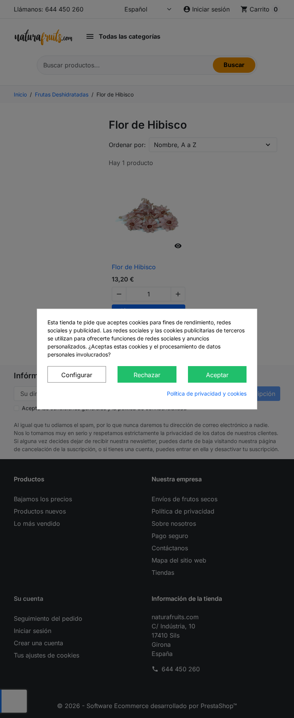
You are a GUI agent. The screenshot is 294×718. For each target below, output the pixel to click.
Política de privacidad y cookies (207, 393)
